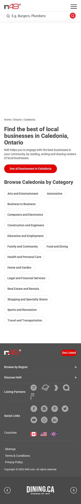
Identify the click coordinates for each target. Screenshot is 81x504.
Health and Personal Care (24, 257)
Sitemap (10, 449)
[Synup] (57, 388)
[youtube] (34, 419)
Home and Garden (19, 267)
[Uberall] (47, 387)
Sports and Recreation (22, 309)
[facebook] (34, 408)
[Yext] (35, 387)
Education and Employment (25, 236)
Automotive (54, 193)
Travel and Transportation (24, 320)
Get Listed (69, 352)
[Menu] (74, 7)
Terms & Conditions (17, 455)
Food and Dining (57, 246)
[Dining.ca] (40, 490)
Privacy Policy (14, 462)
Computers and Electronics (25, 214)
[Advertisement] (40, 64)
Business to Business (21, 204)
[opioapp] (44, 419)
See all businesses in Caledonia (31, 168)
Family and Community (22, 246)
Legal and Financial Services (26, 278)
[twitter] (65, 408)
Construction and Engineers (25, 225)
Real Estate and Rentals (23, 288)
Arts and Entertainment (22, 193)
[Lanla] (67, 387)
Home (7, 119)
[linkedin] (54, 419)
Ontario (17, 119)
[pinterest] (54, 408)
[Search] (73, 16)
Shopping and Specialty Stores (27, 299)
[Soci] (32, 396)
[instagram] (44, 408)
